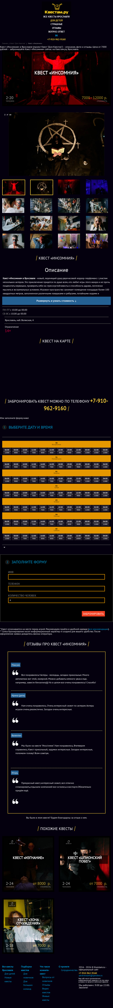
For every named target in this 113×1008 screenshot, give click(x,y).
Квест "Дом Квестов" (17, 43)
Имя (10, 572)
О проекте (64, 966)
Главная (5, 43)
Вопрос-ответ (56, 31)
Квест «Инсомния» (35, 43)
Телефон (14, 583)
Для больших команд (28, 985)
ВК (56, 35)
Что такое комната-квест (45, 970)
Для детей (56, 20)
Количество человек (22, 595)
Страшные (57, 24)
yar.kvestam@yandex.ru (91, 975)
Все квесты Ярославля (56, 16)
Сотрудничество (69, 970)
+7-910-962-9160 (56, 39)
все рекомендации (98, 629)
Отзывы (56, 27)
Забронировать (93, 613)
